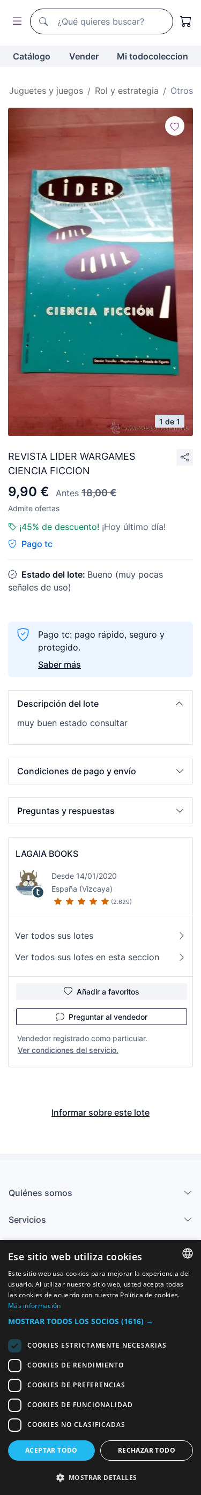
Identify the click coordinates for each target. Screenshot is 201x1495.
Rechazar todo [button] (146, 1450)
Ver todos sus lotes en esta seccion (87, 957)
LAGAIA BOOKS (47, 853)
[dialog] (100, 1367)
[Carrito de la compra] (186, 21)
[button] (100, 703)
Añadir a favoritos (108, 991)
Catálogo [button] (31, 56)
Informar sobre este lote (100, 1112)
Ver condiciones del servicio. (68, 1050)
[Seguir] (174, 126)
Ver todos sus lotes (54, 935)
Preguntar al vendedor (108, 1016)
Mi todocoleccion (152, 56)
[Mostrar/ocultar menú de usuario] (15, 21)
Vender (84, 56)
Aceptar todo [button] (51, 1450)
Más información (34, 1305)
